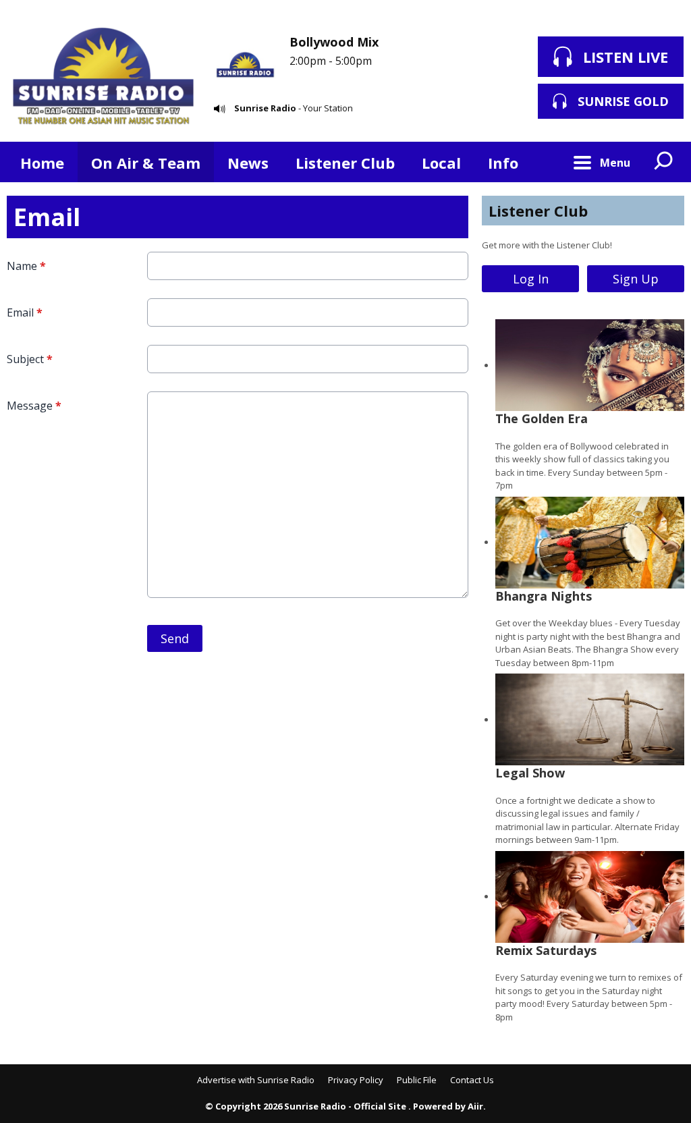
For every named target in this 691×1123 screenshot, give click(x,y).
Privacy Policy (355, 1080)
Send (175, 638)
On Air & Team (145, 163)
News (248, 163)
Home (42, 163)
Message (34, 405)
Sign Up (636, 279)
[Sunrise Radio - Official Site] (103, 77)
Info (503, 163)
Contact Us (472, 1080)
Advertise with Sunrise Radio (255, 1080)
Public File (417, 1080)
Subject (30, 359)
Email (25, 312)
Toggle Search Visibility (664, 162)
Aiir (475, 1106)
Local (441, 163)
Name (26, 265)
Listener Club (345, 163)
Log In (531, 279)
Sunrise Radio (265, 108)
